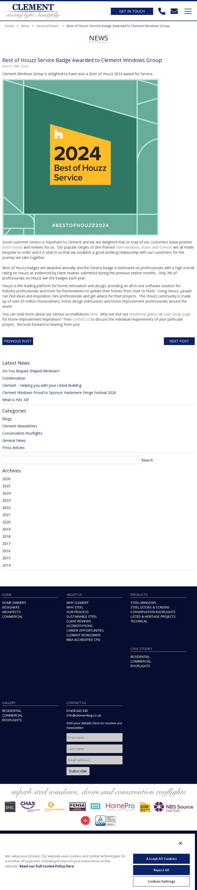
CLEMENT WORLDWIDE (83, 635)
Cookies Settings (161, 881)
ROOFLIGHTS (140, 666)
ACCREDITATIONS (79, 625)
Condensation (13, 378)
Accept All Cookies (161, 858)
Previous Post (18, 341)
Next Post (179, 341)
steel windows (127, 247)
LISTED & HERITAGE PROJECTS (153, 616)
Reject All (161, 870)
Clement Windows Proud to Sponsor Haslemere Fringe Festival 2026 (59, 392)
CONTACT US (76, 702)
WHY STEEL (74, 607)
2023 (6, 500)
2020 (6, 521)
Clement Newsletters (19, 426)
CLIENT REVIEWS (78, 621)
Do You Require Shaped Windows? (31, 370)
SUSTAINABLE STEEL (81, 616)
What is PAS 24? (15, 399)
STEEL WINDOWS (143, 602)
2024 (6, 493)
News (25, 25)
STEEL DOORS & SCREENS (150, 607)
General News (47, 25)
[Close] (180, 843)
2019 (6, 529)
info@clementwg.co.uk (83, 715)
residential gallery (143, 314)
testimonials (12, 247)
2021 (6, 514)
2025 (6, 485)
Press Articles (13, 447)
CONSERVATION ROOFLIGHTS (153, 612)
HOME (7, 594)
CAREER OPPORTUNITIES (85, 630)
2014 (6, 565)
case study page (177, 314)
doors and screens (156, 247)
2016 (6, 550)
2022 (6, 507)
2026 (6, 478)
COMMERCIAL (12, 616)
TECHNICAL (139, 621)
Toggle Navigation (188, 11)
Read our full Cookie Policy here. (47, 866)
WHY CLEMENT (77, 602)
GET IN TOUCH (132, 11)
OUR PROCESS (77, 612)
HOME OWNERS (14, 602)
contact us (81, 319)
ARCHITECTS (11, 612)
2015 (6, 558)
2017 (6, 543)
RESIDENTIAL (140, 656)
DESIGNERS (11, 607)
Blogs (7, 418)
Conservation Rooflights (22, 433)
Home (9, 25)
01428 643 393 (77, 710)
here (93, 314)
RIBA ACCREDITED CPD (83, 639)
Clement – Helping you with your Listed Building (41, 385)
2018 (6, 536)
